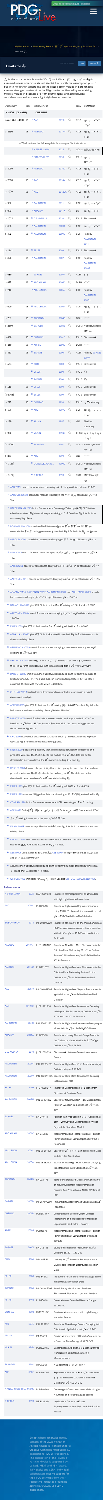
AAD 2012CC (17, 565)
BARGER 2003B (18, 673)
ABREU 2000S (17, 705)
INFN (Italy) (36, 1469)
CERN (52, 1469)
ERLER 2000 (16, 749)
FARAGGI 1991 (18, 839)
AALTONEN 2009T (36, 592)
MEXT (43, 1465)
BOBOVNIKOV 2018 (20, 526)
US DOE (34, 1465)
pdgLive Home (21, 46)
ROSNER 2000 (17, 768)
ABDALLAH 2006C (19, 634)
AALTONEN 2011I (19, 579)
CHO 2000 (15, 736)
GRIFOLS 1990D (74, 878)
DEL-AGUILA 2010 (19, 605)
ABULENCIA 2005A (20, 647)
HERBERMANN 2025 (21, 508)
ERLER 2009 (16, 626)
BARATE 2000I (17, 718)
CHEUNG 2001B (18, 692)
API (78, 3)
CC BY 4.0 (52, 1453)
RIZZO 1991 (89, 878)
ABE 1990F (15, 852)
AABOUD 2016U (18, 539)
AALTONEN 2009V (19, 613)
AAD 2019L (16, 487)
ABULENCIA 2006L (81, 592)
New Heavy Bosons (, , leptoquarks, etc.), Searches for (64, 46)
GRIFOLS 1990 (17, 878)
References (11, 887)
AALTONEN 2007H (56, 592)
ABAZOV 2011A (18, 592)
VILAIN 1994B (17, 826)
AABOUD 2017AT (19, 494)
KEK (54, 1465)
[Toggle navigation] (93, 11)
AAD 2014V (16, 552)
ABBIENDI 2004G (19, 660)
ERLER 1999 (16, 786)
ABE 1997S (15, 810)
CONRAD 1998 (18, 802)
